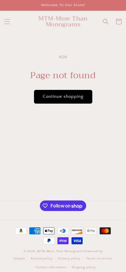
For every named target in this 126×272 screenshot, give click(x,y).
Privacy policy (69, 258)
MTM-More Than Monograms (60, 251)
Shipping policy (84, 267)
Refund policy (42, 258)
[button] (7, 21)
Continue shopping (63, 96)
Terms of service (99, 258)
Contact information (51, 267)
